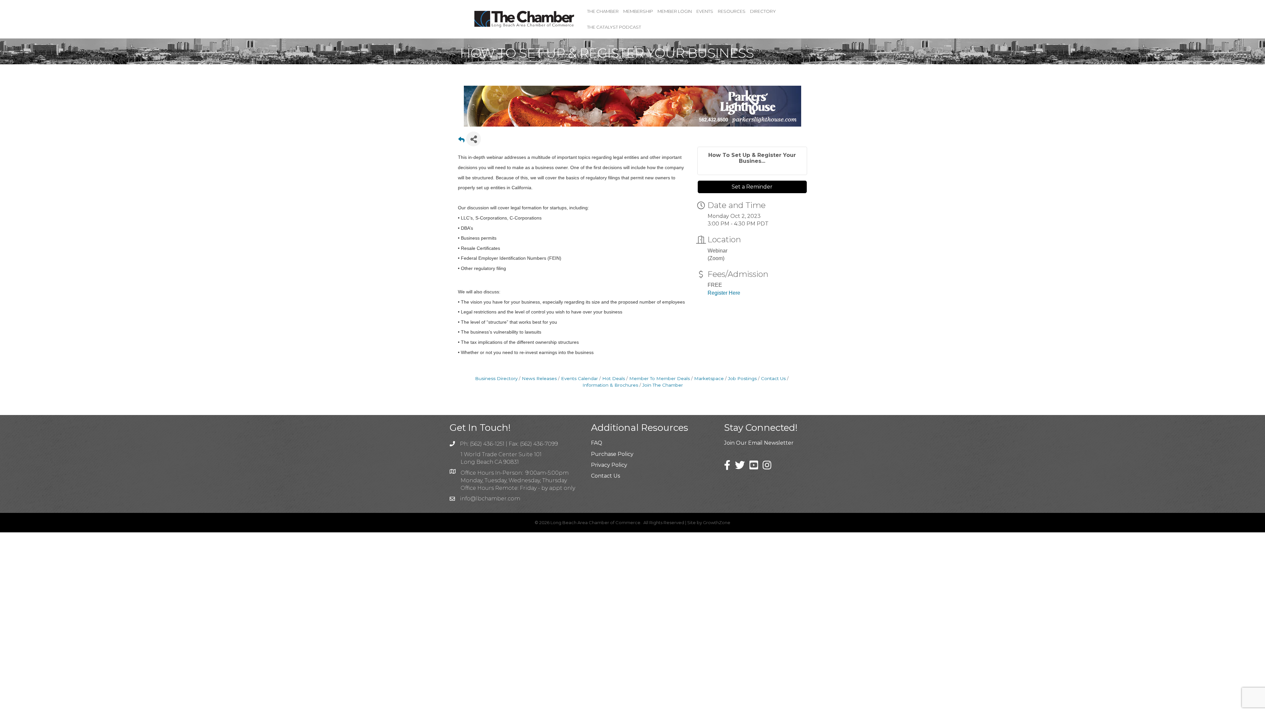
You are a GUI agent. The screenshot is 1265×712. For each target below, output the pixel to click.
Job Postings (742, 378)
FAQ (596, 443)
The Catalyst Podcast (614, 27)
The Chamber (603, 11)
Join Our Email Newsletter (759, 443)
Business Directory (496, 378)
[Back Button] (461, 140)
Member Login (675, 11)
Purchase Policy (612, 454)
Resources (731, 11)
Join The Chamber (662, 385)
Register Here (724, 293)
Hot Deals (613, 378)
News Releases (539, 378)
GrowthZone (716, 522)
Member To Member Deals (659, 378)
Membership (638, 11)
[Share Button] (473, 139)
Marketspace (709, 378)
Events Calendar (579, 378)
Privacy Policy (609, 465)
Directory (763, 11)
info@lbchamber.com (490, 498)
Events (704, 11)
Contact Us (773, 378)
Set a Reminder (752, 187)
